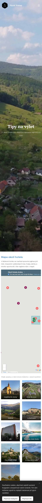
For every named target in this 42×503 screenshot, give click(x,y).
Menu (39, 5)
